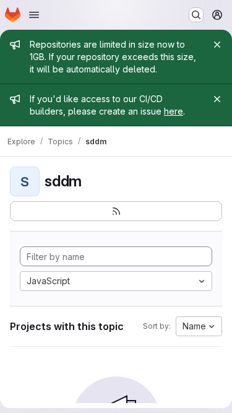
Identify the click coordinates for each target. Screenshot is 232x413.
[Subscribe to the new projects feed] (116, 211)
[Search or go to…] (196, 14)
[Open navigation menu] (34, 15)
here (173, 111)
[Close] (217, 44)
